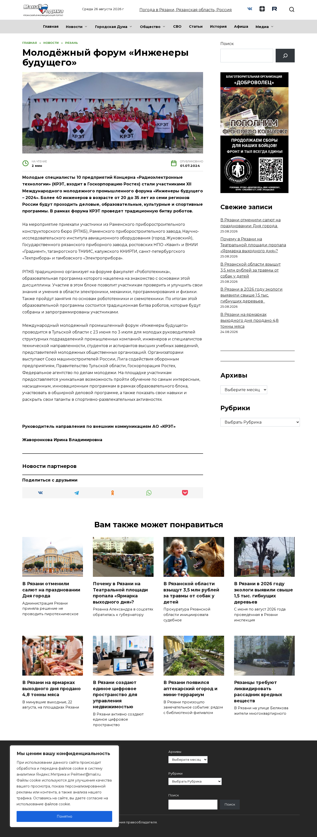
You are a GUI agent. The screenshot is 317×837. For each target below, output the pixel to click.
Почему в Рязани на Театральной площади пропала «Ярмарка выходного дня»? (253, 245)
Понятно (64, 816)
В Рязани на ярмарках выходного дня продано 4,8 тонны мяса (249, 320)
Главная (50, 26)
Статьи (196, 26)
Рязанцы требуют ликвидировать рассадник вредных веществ (258, 691)
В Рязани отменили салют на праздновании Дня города (51, 589)
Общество (150, 27)
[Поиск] (285, 55)
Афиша (241, 26)
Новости (74, 27)
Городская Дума (111, 27)
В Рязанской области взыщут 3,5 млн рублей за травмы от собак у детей (250, 270)
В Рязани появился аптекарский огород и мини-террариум (190, 688)
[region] (64, 786)
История (218, 26)
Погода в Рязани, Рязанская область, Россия (185, 9)
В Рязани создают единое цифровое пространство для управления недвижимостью (115, 695)
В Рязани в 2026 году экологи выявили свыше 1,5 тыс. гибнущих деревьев (251, 295)
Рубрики (175, 773)
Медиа (262, 27)
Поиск (227, 43)
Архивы (174, 752)
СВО (177, 26)
